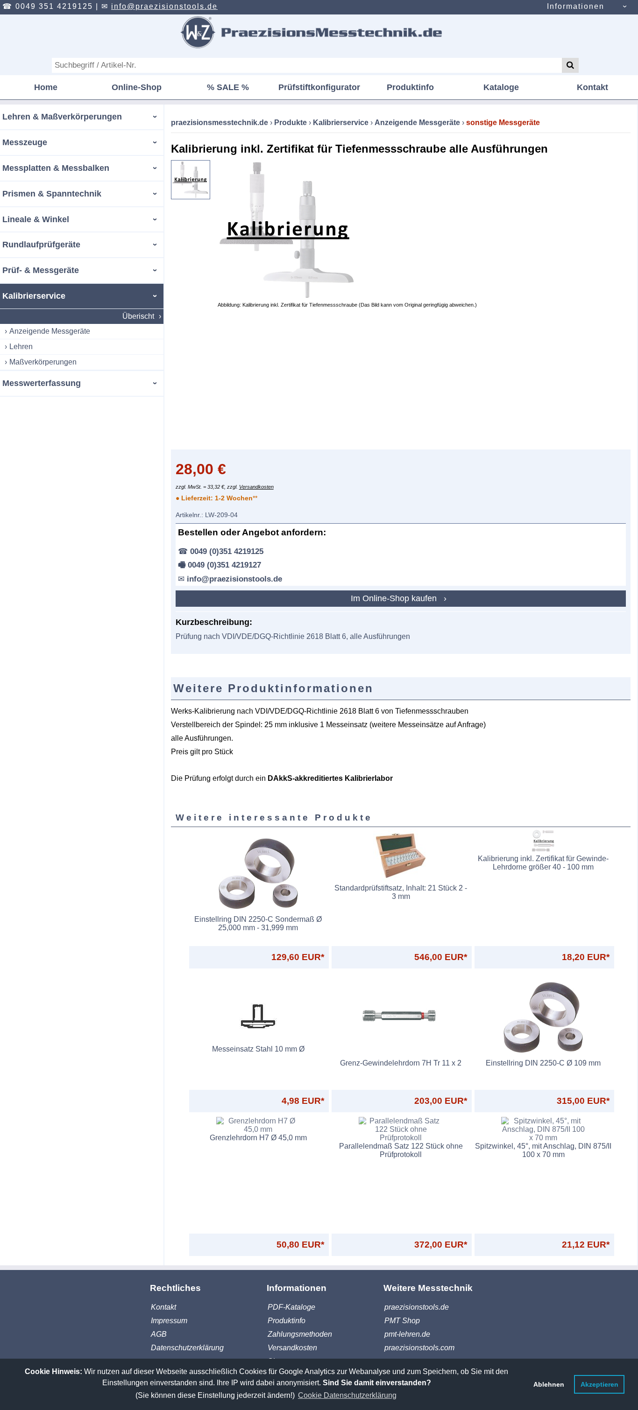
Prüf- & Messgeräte (40, 270)
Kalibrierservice (33, 296)
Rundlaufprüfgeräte (41, 244)
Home (45, 87)
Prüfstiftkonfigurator (319, 87)
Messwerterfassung (41, 383)
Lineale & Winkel (35, 219)
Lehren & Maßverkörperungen (62, 116)
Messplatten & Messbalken (55, 168)
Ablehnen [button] (548, 1384)
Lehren (21, 347)
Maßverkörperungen (43, 362)
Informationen (575, 6)
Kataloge (501, 87)
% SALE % (228, 87)
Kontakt (592, 87)
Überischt (138, 316)
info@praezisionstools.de (164, 6)
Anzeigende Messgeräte (49, 331)
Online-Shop (137, 87)
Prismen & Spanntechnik (51, 193)
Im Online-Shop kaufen (395, 598)
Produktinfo (410, 87)
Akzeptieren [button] (599, 1384)
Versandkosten (256, 487)
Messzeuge (24, 142)
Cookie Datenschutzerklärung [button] (347, 1395)
